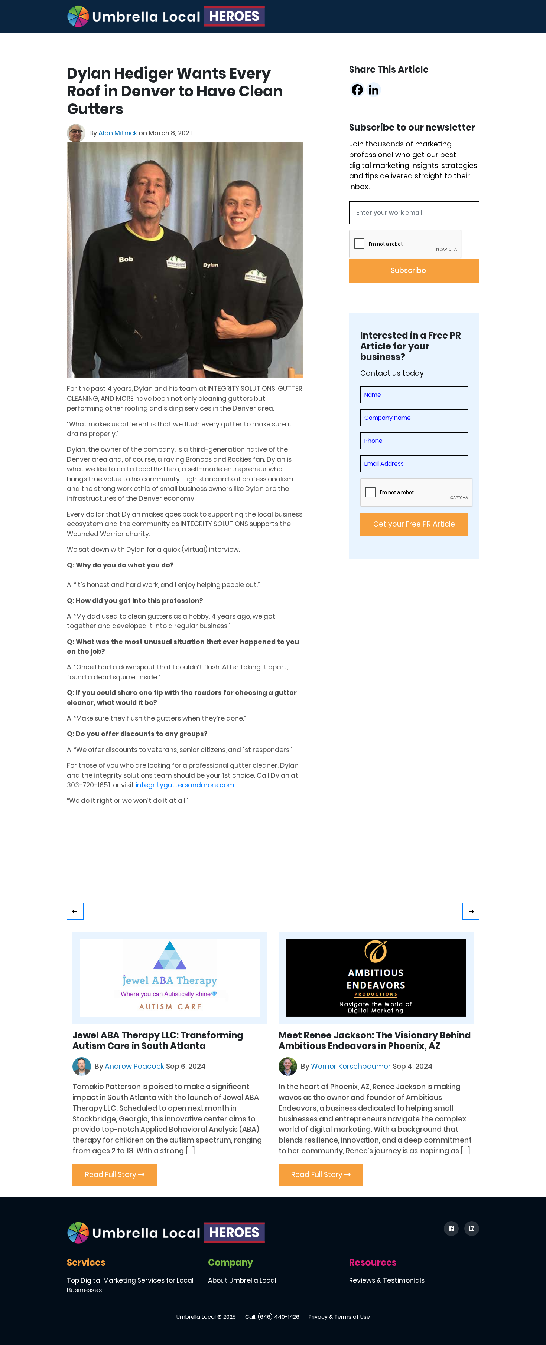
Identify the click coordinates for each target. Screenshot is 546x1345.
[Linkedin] (373, 89)
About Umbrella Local (242, 1280)
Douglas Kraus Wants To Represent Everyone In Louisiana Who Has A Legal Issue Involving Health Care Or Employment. (75, 911)
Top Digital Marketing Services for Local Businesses (130, 1285)
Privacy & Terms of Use (339, 1317)
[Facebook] (357, 89)
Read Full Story (111, 1175)
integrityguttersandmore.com (185, 785)
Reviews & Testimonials (387, 1280)
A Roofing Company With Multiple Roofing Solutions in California (470, 911)
